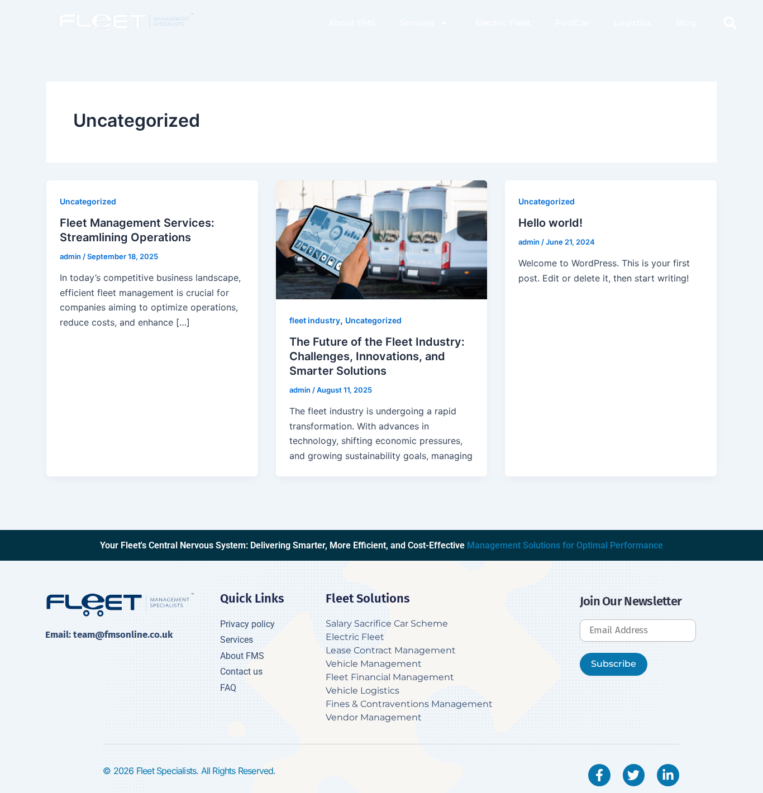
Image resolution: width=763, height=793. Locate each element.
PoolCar (572, 22)
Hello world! (550, 223)
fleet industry (314, 320)
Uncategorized (88, 201)
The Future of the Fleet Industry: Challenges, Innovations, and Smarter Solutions (377, 356)
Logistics (633, 22)
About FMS (351, 22)
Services (417, 22)
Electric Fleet (502, 22)
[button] (730, 23)
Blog (686, 22)
